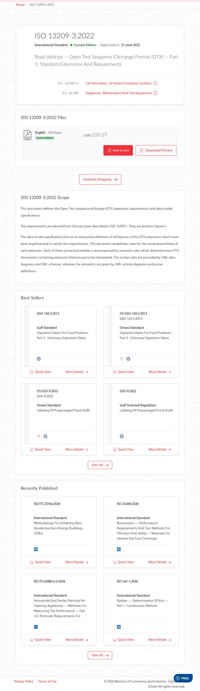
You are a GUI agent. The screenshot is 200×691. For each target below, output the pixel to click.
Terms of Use (47, 681)
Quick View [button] (42, 372)
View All (98, 465)
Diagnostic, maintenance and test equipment (119, 93)
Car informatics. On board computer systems (119, 83)
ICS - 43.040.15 (68, 83)
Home (20, 5)
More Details (75, 372)
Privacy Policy (23, 681)
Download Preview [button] (157, 150)
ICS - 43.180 (70, 93)
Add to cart (120, 150)
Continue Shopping (98, 179)
